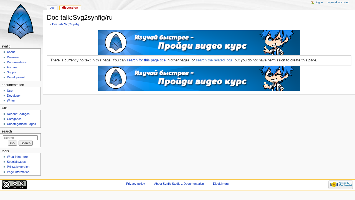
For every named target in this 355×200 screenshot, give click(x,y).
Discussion (70, 7)
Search (7, 131)
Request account (338, 2)
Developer (14, 95)
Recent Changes (18, 114)
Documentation (17, 62)
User (10, 90)
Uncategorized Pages (21, 124)
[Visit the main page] (21, 21)
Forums (12, 67)
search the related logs (214, 60)
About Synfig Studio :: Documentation (179, 183)
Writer (11, 100)
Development (16, 77)
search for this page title (146, 60)
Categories (14, 119)
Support (12, 72)
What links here (17, 156)
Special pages (16, 161)
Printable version (18, 166)
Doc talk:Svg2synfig (65, 24)
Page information (18, 172)
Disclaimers (221, 183)
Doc (52, 7)
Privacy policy (135, 183)
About (11, 52)
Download (13, 57)
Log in (319, 2)
